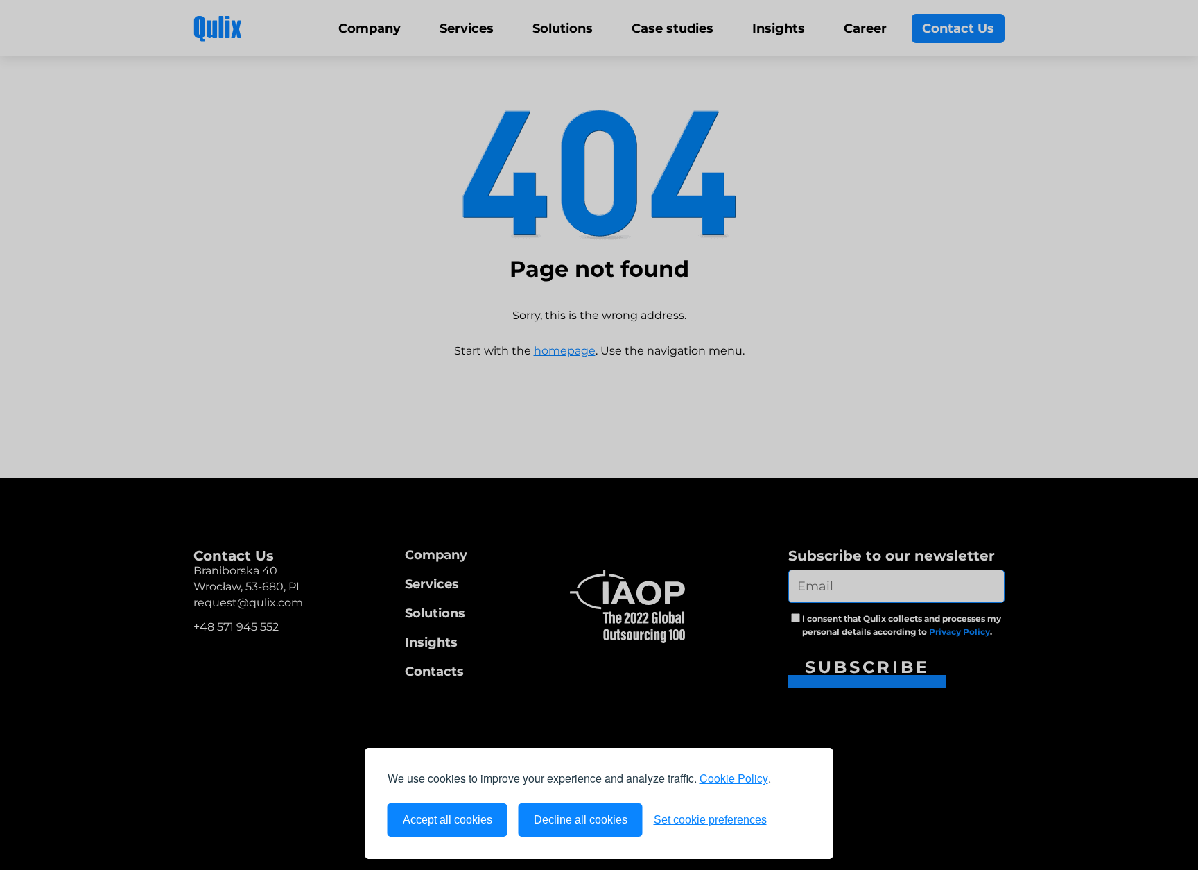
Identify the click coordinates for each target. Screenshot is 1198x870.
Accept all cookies (447, 820)
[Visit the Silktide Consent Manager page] (794, 820)
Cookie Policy (734, 778)
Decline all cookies (580, 820)
